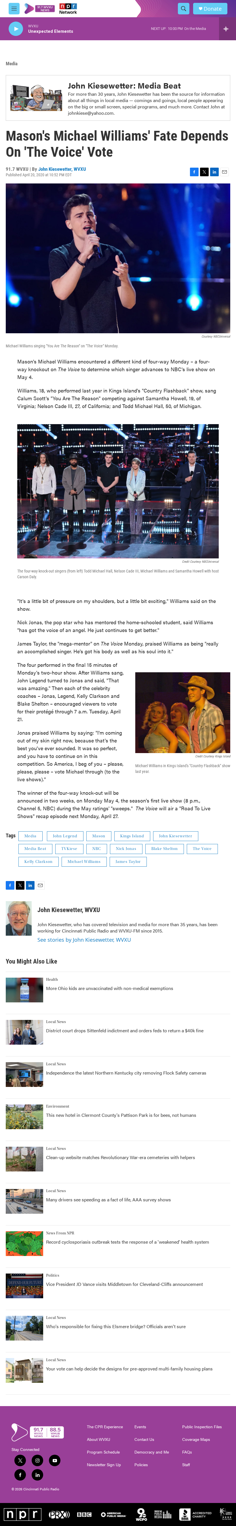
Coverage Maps (196, 1439)
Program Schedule (103, 1452)
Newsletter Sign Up (104, 1464)
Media (12, 63)
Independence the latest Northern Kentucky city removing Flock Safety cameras (126, 1072)
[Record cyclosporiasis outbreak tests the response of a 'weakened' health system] (24, 1243)
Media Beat (35, 849)
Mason (98, 836)
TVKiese (69, 849)
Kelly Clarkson (38, 861)
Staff (186, 1464)
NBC (96, 849)
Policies (141, 1464)
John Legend (65, 836)
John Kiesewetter (175, 836)
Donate (213, 9)
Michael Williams (84, 861)
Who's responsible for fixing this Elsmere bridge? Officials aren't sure (116, 1326)
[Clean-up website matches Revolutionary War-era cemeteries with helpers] (24, 1159)
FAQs (187, 1452)
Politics (52, 1275)
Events (140, 1426)
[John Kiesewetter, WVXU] (19, 918)
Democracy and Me (151, 1452)
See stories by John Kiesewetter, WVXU (84, 939)
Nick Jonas (126, 849)
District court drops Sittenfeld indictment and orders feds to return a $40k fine (124, 1030)
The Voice (202, 849)
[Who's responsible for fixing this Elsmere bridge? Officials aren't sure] (24, 1328)
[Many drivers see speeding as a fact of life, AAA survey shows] (24, 1201)
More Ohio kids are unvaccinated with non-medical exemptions (109, 988)
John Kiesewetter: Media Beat (124, 85)
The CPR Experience (105, 1426)
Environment (57, 1106)
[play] (15, 29)
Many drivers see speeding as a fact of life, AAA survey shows (108, 1199)
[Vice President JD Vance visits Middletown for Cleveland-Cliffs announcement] (24, 1286)
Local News (56, 1022)
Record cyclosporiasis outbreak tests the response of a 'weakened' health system (127, 1241)
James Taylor (128, 861)
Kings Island (132, 836)
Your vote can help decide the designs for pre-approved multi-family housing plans (129, 1368)
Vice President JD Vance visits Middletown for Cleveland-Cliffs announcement (124, 1284)
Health (52, 979)
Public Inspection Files (202, 1426)
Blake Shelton (164, 849)
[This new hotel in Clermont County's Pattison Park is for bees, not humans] (24, 1116)
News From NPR (60, 1233)
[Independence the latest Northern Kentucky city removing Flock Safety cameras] (24, 1074)
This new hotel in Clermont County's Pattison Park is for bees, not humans (121, 1115)
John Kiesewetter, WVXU (62, 169)
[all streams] (227, 28)
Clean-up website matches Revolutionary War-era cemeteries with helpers (120, 1157)
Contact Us (144, 1439)
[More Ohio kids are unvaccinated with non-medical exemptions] (24, 990)
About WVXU (98, 1439)
